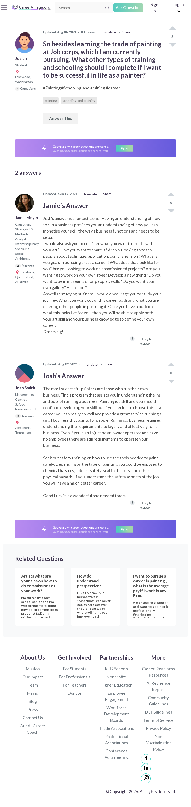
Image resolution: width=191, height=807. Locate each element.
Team (33, 684)
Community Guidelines (158, 700)
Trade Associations (116, 728)
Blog (32, 701)
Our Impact (32, 676)
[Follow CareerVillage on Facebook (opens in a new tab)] (146, 759)
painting (51, 101)
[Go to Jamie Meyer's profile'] (25, 204)
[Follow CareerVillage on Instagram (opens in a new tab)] (146, 778)
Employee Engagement (116, 696)
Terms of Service (158, 720)
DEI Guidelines (158, 712)
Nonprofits (116, 676)
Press (32, 709)
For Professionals (74, 676)
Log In (178, 4)
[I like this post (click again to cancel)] (172, 28)
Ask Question (128, 7)
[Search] (107, 7)
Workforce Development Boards (116, 714)
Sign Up (154, 7)
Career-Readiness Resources (158, 671)
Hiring (32, 693)
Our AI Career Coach (32, 729)
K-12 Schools (116, 668)
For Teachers (75, 684)
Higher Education (116, 684)
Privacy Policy (158, 728)
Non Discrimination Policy (158, 743)
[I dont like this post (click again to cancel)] (172, 44)
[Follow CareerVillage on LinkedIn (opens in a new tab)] (146, 769)
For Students (74, 668)
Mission (33, 668)
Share (126, 32)
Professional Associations (116, 739)
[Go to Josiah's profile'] (25, 45)
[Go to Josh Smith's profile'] (25, 374)
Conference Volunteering (117, 754)
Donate (75, 693)
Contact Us (33, 717)
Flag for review (143, 341)
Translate (109, 32)
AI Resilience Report (158, 686)
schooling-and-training (78, 101)
